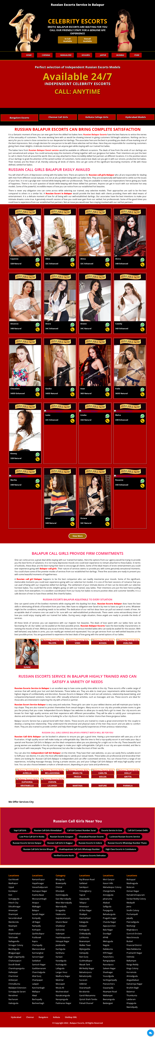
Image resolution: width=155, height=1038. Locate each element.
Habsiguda (13, 1014)
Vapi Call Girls (20, 841)
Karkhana (60, 963)
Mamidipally (132, 1017)
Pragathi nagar (109, 928)
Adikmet (83, 994)
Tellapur (83, 913)
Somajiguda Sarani (17, 1002)
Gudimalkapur (85, 971)
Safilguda (107, 917)
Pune (136, 55)
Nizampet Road (110, 1002)
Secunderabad (15, 928)
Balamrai (131, 1002)
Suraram (83, 990)
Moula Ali (60, 998)
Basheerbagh (38, 1014)
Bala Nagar (108, 940)
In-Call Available (67, 39)
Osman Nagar (133, 901)
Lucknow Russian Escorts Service (124, 847)
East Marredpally (63, 909)
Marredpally (61, 917)
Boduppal (131, 890)
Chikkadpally (85, 944)
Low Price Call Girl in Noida (31, 847)
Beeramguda (109, 1010)
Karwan (59, 967)
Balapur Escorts (77, 1033)
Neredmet (13, 1006)
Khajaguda (131, 1014)
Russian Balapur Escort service (44, 150)
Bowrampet (84, 952)
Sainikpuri (83, 897)
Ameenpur (84, 917)
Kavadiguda (61, 971)
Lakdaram (131, 1010)
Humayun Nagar (39, 901)
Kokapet (83, 936)
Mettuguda (108, 952)
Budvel (130, 952)
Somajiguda (13, 909)
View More (78, 536)
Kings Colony (132, 979)
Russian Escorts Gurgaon (61, 847)
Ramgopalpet (109, 971)
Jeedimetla (60, 955)
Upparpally (84, 909)
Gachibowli (13, 890)
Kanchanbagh (38, 998)
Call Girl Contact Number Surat (81, 841)
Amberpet (13, 990)
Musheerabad (62, 1002)
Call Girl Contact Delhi (138, 841)
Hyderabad (16, 1028)
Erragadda (60, 921)
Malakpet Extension (17, 998)
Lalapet (35, 994)
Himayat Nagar (62, 952)
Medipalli (131, 913)
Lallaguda (60, 979)
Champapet (37, 990)
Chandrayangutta (16, 979)
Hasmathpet (85, 928)
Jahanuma (107, 909)
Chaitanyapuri (14, 971)
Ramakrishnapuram (136, 905)
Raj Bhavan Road (87, 890)
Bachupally (37, 1010)
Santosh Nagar (39, 975)
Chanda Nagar (109, 932)
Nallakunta (108, 959)
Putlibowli (36, 948)
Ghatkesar (60, 936)
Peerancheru (109, 994)
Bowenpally (61, 894)
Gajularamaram (63, 928)
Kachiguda (60, 959)
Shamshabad (14, 944)
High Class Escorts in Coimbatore (121, 860)
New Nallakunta (134, 959)
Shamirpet (13, 925)
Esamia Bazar (38, 905)
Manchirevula (133, 948)
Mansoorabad (38, 959)
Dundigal (107, 944)
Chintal (59, 897)
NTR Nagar (108, 963)
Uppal (11, 897)
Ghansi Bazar (62, 932)
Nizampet (12, 936)
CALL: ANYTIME (77, 91)
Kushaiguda (61, 975)
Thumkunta (132, 1006)
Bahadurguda (109, 925)
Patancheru (108, 967)
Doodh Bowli (14, 975)
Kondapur (13, 901)
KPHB (105, 948)
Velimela (130, 967)
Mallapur (36, 1002)
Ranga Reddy (132, 975)
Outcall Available (87, 39)
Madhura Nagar (63, 986)
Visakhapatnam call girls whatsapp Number (79, 860)
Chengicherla (109, 901)
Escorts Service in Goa (111, 841)
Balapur (35, 921)
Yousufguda (108, 986)
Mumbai (120, 55)
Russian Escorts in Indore (90, 853)
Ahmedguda (132, 986)
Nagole (106, 955)
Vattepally (83, 963)
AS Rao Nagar (85, 921)
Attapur (35, 913)
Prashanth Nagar (134, 963)
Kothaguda (84, 940)
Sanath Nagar (38, 925)
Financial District (134, 955)
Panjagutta (108, 921)
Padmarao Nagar (63, 1014)
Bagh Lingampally (16, 967)
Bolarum (130, 897)
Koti (10, 905)
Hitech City (13, 913)
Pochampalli (132, 925)
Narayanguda (62, 1010)
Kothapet (36, 940)
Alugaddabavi (133, 990)
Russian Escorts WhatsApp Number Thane (127, 853)
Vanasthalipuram (40, 897)
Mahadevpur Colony (112, 897)
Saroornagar (38, 967)
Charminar (13, 986)
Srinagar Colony (15, 955)
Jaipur (103, 55)
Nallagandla (13, 952)
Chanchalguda (38, 983)
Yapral (82, 905)
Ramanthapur (38, 890)
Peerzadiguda (133, 932)
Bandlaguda (13, 959)
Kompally (36, 928)
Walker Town (85, 955)
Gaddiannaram (39, 979)
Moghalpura (132, 940)
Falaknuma (61, 925)
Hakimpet (60, 944)
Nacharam (13, 1010)
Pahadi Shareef (86, 1014)
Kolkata (86, 55)
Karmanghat (37, 963)
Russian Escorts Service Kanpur (27, 853)
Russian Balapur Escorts (95, 134)
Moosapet (60, 994)
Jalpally (130, 928)
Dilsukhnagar (14, 917)
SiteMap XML (71, 1028)
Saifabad (83, 894)
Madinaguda (132, 894)
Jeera (129, 917)
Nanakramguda (63, 1006)
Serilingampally (110, 990)
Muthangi (131, 936)
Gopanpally (108, 998)
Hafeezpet (13, 983)
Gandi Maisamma (87, 1006)
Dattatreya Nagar (134, 994)
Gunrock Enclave (134, 944)
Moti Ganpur (109, 890)
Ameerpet (13, 921)
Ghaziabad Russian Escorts (91, 847)
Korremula (131, 983)
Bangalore (65, 55)
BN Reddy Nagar (86, 979)
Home (29, 55)
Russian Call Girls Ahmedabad (48, 841)
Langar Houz (61, 983)
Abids (11, 940)
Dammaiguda (62, 905)
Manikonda (13, 932)
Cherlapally (37, 955)
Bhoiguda (60, 890)
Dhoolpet (60, 901)
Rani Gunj (83, 967)
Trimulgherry (85, 901)
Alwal (34, 1006)
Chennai (46, 55)
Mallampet (108, 1006)
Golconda (60, 940)
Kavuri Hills (108, 894)
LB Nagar (36, 932)
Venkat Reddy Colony (136, 909)
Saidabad (36, 971)
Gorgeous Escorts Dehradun (93, 866)
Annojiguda (108, 905)
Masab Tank (84, 975)
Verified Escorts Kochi (64, 866)
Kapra (35, 952)
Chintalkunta (14, 994)
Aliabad (106, 913)
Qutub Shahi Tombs (88, 1010)
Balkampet (131, 971)
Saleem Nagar (109, 979)
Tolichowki (13, 948)
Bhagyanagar (14, 963)
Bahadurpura (85, 983)
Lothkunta (84, 948)
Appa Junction (109, 936)
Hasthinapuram (63, 948)
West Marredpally (64, 913)
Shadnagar (108, 983)
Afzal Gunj (36, 986)
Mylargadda (84, 959)
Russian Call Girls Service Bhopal (38, 860)
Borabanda (84, 1002)
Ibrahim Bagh (133, 998)
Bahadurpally (85, 986)
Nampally (36, 936)
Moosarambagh (39, 909)
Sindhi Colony (133, 921)
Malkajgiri (36, 917)
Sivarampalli (84, 998)
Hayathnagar (38, 894)
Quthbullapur (38, 944)
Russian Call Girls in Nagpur (60, 853)
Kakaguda (83, 932)
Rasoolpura (108, 975)
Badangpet (108, 1014)
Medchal (59, 990)
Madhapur (13, 894)
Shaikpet (83, 925)
